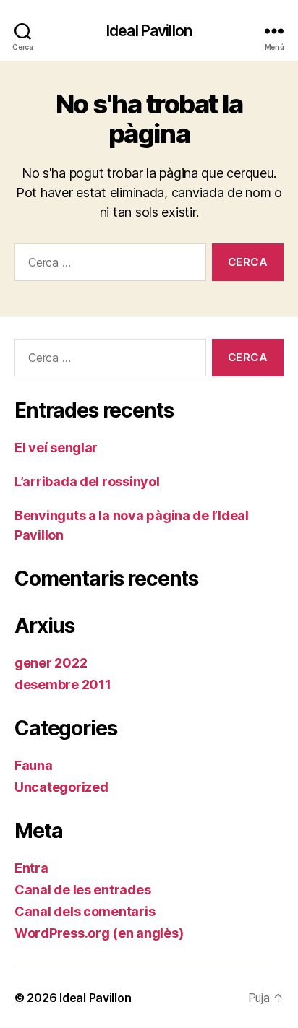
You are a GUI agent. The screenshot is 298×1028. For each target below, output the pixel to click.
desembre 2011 (62, 684)
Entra (31, 868)
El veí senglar (56, 447)
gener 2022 (50, 662)
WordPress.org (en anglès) (98, 933)
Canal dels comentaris (84, 911)
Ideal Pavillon (149, 30)
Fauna (33, 765)
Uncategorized (61, 787)
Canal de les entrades (82, 889)
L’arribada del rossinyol (87, 481)
